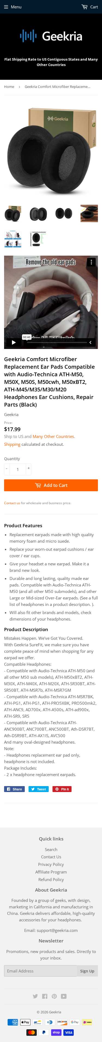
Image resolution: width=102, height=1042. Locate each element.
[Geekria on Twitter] (35, 997)
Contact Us (51, 856)
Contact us (12, 503)
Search (51, 849)
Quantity (12, 458)
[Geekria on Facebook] (45, 997)
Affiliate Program (51, 872)
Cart (93, 6)
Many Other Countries (53, 436)
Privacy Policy (51, 864)
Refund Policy (51, 879)
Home (9, 86)
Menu (16, 6)
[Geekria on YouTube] (64, 997)
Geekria (55, 1012)
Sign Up (87, 971)
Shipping (12, 444)
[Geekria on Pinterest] (54, 997)
